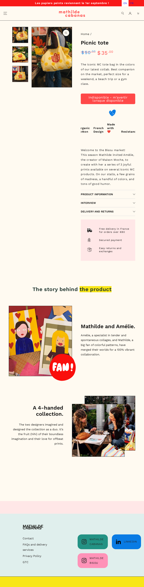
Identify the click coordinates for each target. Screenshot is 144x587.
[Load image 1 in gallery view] (20, 35)
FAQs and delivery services (35, 547)
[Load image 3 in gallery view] (20, 74)
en (125, 3)
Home (85, 34)
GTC (25, 562)
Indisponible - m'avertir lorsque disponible (108, 98)
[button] (122, 13)
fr (131, 3)
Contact (28, 538)
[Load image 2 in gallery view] (20, 54)
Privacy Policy (32, 556)
